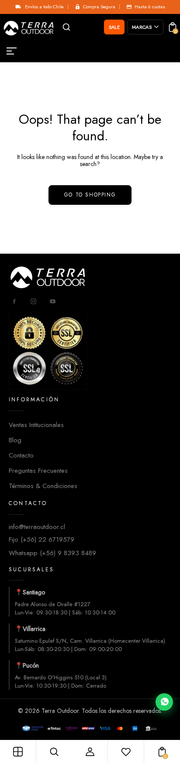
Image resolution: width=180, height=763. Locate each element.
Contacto (21, 455)
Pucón (31, 665)
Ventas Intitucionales (36, 425)
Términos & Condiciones (43, 486)
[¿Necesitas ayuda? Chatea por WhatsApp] (164, 702)
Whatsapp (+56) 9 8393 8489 (52, 553)
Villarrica (34, 628)
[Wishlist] (126, 751)
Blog (15, 440)
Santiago (34, 592)
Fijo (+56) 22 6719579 (41, 539)
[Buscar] (66, 27)
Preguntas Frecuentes (38, 470)
